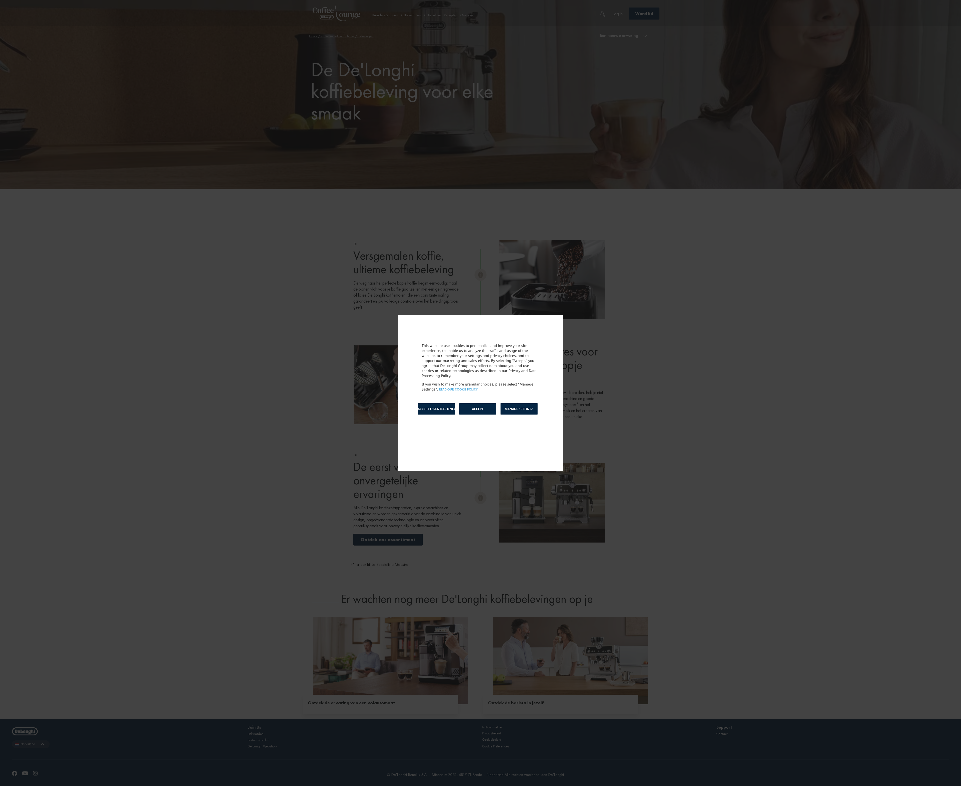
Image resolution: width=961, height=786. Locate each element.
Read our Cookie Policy (458, 389)
